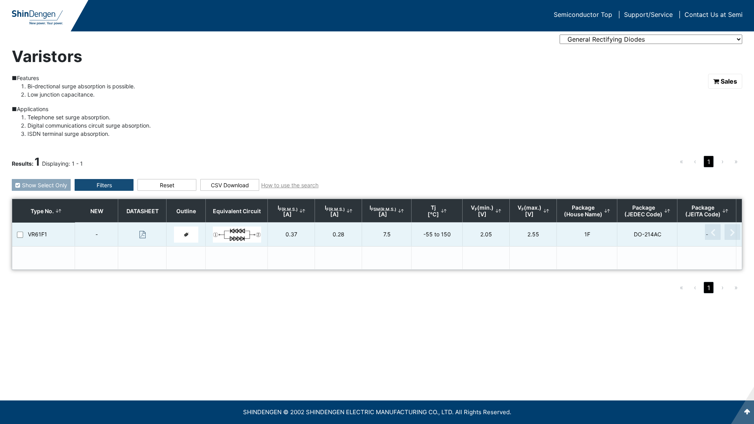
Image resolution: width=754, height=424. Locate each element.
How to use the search (289, 185)
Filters (104, 185)
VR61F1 (37, 234)
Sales (729, 81)
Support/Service (652, 14)
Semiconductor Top (587, 14)
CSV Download (230, 185)
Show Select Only (44, 185)
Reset (167, 185)
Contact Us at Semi (713, 14)
